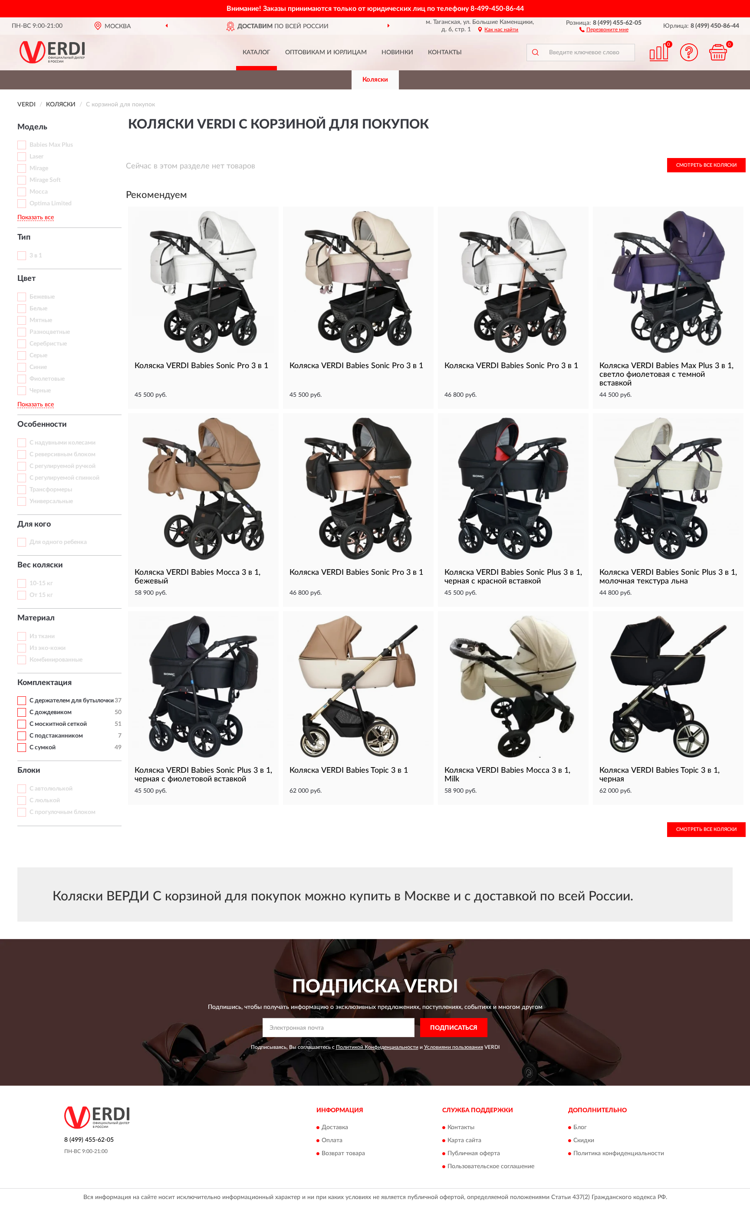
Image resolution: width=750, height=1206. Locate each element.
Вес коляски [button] (40, 565)
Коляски (375, 79)
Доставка (335, 1127)
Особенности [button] (42, 424)
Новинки (397, 52)
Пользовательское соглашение (490, 1166)
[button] (603, 29)
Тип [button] (23, 237)
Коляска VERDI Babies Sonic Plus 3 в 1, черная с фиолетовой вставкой (203, 775)
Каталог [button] (256, 52)
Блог (580, 1127)
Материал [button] (36, 618)
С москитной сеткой (58, 724)
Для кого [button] (34, 524)
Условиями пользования (453, 1047)
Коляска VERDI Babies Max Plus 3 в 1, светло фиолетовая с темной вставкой (666, 374)
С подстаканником (56, 736)
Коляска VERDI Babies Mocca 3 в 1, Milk (507, 775)
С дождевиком (51, 712)
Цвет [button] (26, 279)
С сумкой (43, 748)
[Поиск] (535, 52)
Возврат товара (343, 1153)
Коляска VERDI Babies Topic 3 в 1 (348, 770)
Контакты (445, 52)
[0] (718, 52)
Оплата (332, 1140)
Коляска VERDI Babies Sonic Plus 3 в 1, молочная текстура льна (668, 577)
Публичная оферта (473, 1153)
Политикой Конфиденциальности (377, 1047)
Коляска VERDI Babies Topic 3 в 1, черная (659, 775)
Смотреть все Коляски (706, 165)
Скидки (583, 1140)
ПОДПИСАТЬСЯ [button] (453, 1028)
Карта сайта (464, 1140)
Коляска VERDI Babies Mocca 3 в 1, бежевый (197, 577)
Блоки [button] (28, 770)
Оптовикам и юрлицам (326, 52)
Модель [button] (32, 127)
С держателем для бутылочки (72, 701)
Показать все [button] (35, 217)
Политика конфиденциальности (618, 1153)
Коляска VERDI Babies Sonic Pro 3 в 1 (201, 366)
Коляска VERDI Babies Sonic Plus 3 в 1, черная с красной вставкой (513, 577)
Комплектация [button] (44, 683)
